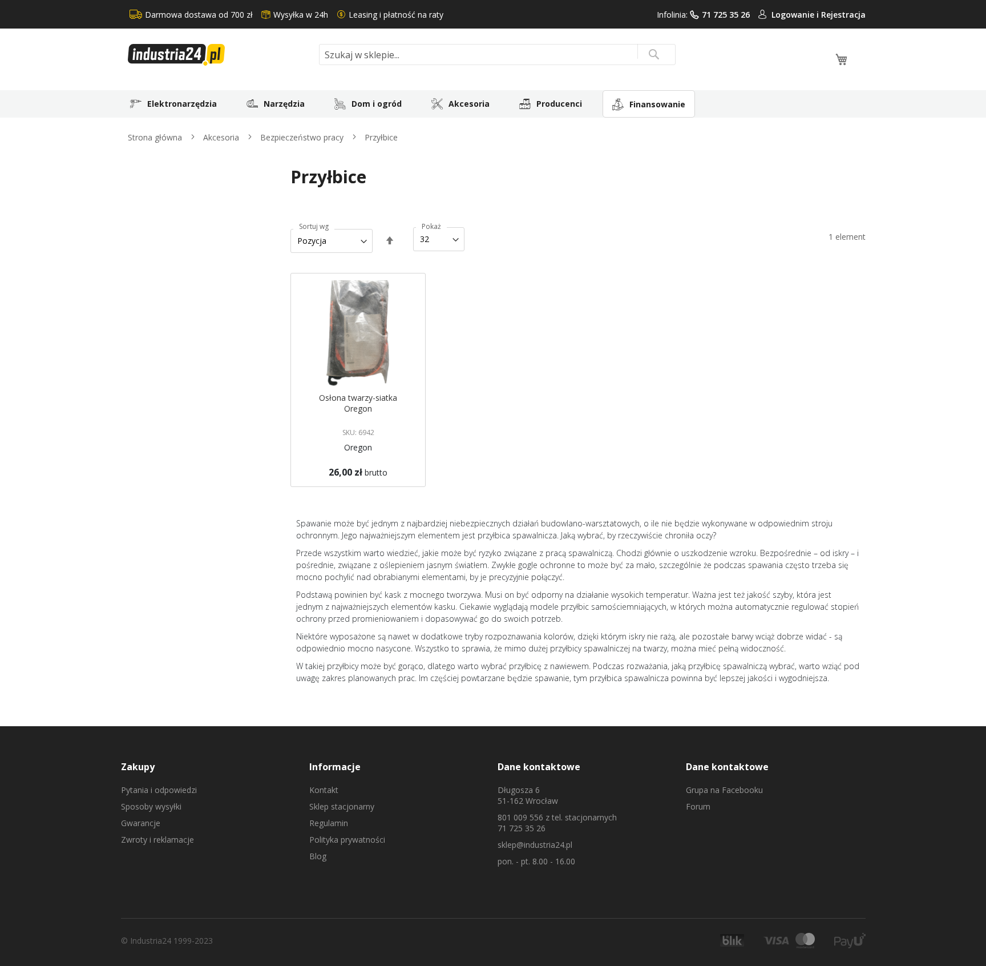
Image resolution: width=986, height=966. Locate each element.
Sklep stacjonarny (341, 806)
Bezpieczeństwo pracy (303, 137)
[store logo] (219, 55)
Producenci (559, 103)
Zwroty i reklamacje (157, 839)
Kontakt (323, 789)
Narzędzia (284, 103)
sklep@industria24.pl (535, 844)
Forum (698, 806)
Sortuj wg (314, 226)
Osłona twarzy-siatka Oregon (358, 403)
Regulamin (328, 823)
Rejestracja (843, 14)
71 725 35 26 (726, 14)
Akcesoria (469, 103)
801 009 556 (520, 817)
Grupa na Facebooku (724, 789)
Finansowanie (657, 104)
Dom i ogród (376, 103)
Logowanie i (796, 14)
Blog (317, 856)
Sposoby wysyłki (151, 806)
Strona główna (156, 137)
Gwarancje (140, 823)
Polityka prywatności (347, 839)
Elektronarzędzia (182, 103)
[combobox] (497, 54)
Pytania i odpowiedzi (159, 789)
